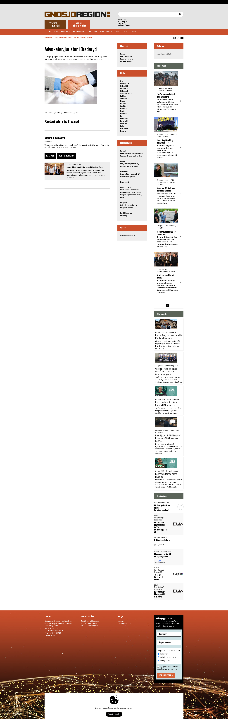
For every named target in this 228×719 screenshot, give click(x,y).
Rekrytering (131, 153)
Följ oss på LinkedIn (89, 623)
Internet (138, 192)
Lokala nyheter (106, 32)
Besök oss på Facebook (90, 621)
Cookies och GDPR (125, 623)
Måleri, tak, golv (131, 174)
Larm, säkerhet (132, 205)
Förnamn (163, 634)
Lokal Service (68, 37)
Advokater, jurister (86, 37)
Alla (121, 81)
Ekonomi (76, 37)
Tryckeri (132, 192)
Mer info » (174, 669)
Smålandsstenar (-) (126, 94)
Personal (123, 151)
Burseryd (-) (124, 121)
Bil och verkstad (125, 182)
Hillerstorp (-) (124, 128)
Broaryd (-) (123, 108)
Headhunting (139, 153)
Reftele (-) (123, 103)
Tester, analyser (133, 156)
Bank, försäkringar (126, 56)
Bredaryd (123, 131)
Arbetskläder (135, 190)
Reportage (65, 32)
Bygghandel (131, 177)
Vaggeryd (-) (124, 123)
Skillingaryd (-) (124, 91)
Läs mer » (130, 708)
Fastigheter (124, 203)
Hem (49, 32)
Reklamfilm (132, 195)
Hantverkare (124, 172)
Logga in (121, 621)
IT (129, 190)
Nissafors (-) (124, 101)
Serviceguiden (78, 32)
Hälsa (140, 156)
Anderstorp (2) (124, 84)
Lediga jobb (92, 32)
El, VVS (138, 174)
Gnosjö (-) (123, 111)
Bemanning (123, 153)
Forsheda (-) (124, 118)
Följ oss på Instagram (89, 626)
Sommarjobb (124, 156)
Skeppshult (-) (124, 99)
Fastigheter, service (126, 208)
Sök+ (56, 32)
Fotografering (124, 195)
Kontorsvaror (124, 190)
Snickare (123, 174)
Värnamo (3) (124, 89)
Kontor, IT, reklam (125, 187)
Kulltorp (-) (123, 126)
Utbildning (123, 216)
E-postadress (165, 642)
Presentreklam (125, 192)
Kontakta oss (50, 635)
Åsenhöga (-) (124, 106)
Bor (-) (122, 116)
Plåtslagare (124, 177)
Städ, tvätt (123, 205)
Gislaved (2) (124, 86)
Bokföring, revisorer (126, 59)
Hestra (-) (123, 113)
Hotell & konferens (126, 213)
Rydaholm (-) (124, 96)
